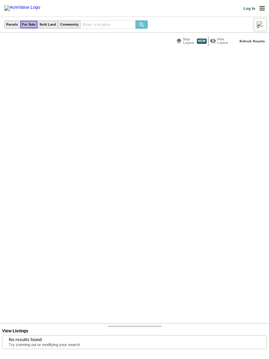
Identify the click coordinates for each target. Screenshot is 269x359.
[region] (134, 196)
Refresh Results (252, 41)
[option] (12, 25)
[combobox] (108, 24)
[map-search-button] (142, 24)
